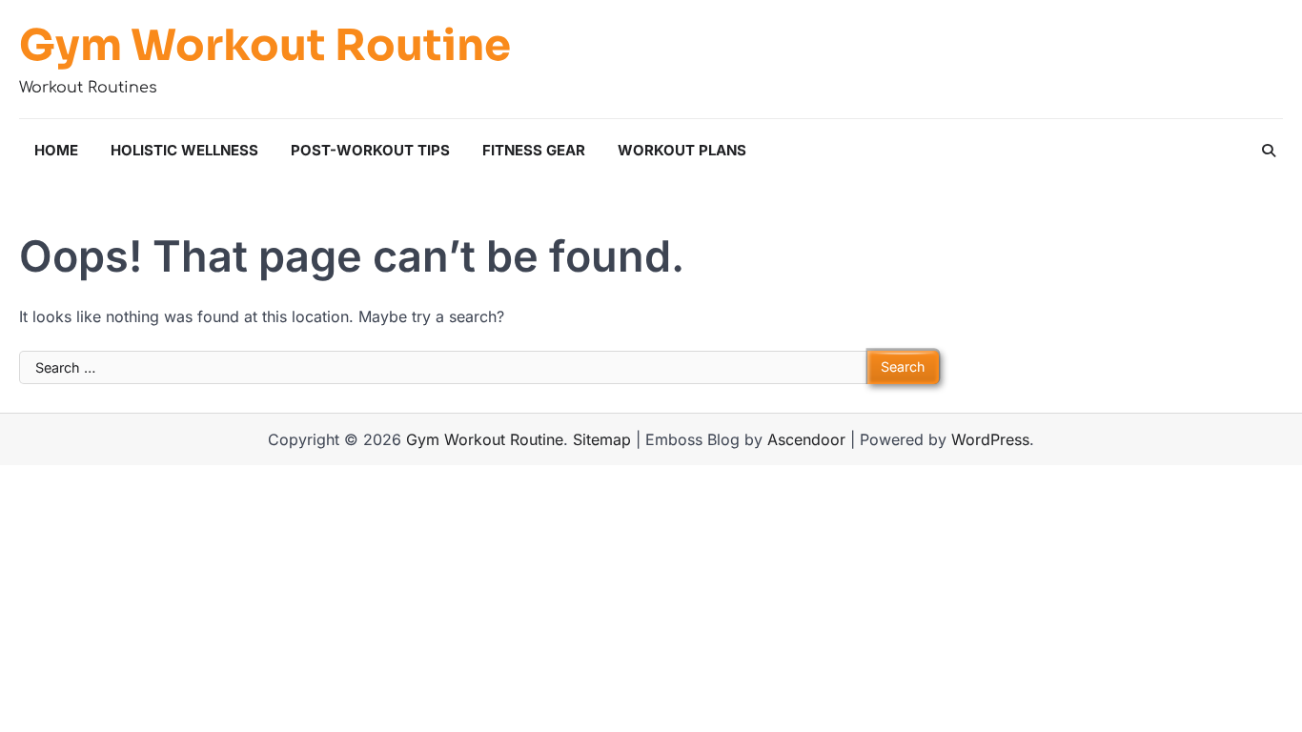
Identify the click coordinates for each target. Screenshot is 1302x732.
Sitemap (602, 439)
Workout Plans (682, 150)
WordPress (990, 439)
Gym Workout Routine (265, 45)
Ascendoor (806, 439)
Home (56, 150)
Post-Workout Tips (370, 150)
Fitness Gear (533, 150)
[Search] (1268, 150)
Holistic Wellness (184, 150)
